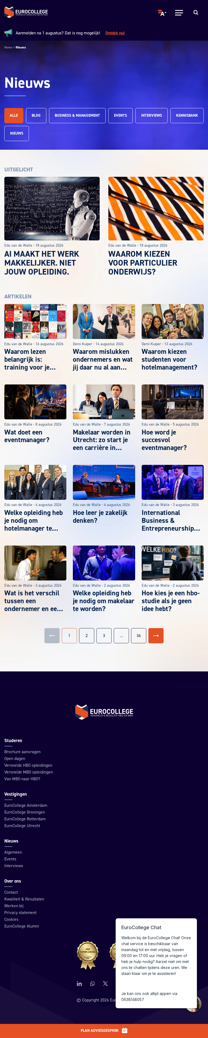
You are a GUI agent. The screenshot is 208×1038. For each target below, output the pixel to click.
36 (138, 635)
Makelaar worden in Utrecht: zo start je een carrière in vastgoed (102, 444)
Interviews (151, 115)
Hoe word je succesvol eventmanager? (164, 440)
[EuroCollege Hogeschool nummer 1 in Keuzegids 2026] (104, 955)
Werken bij (14, 906)
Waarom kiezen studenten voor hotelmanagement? (169, 359)
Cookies (11, 919)
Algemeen (13, 852)
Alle (14, 115)
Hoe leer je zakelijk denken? (100, 516)
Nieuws (16, 133)
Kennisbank (187, 115)
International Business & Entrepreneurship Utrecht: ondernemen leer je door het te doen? (170, 532)
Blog (36, 115)
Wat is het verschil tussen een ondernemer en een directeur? (32, 605)
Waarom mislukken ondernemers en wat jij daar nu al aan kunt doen (103, 363)
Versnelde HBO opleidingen (28, 765)
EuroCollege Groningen (24, 812)
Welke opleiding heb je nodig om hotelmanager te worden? (33, 524)
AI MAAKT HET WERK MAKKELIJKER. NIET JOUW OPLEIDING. (41, 263)
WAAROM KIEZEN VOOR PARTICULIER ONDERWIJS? (142, 263)
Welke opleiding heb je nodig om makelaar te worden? (104, 601)
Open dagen (14, 758)
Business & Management (77, 115)
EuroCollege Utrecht (22, 825)
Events (120, 115)
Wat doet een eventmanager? (27, 436)
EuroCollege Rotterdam (25, 819)
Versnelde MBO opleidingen (28, 772)
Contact (11, 892)
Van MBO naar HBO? (22, 779)
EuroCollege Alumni (21, 926)
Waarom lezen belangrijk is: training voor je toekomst (27, 363)
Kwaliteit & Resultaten (24, 899)
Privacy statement (20, 912)
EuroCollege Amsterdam (25, 805)
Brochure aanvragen (22, 752)
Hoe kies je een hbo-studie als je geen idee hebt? (171, 601)
